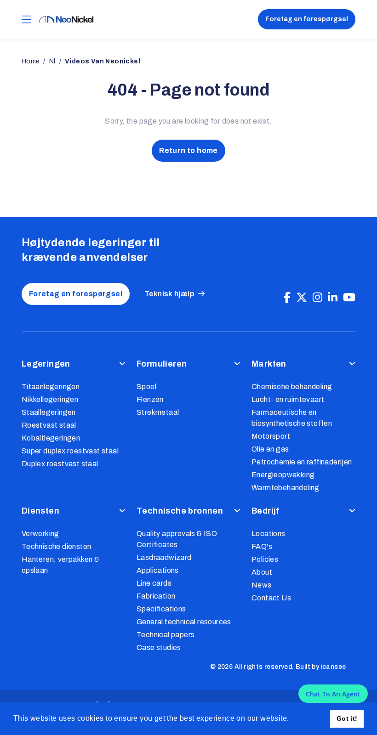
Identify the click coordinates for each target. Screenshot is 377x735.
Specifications (161, 609)
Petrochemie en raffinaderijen (301, 462)
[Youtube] (349, 297)
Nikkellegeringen (50, 399)
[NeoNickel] (66, 19)
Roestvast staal (49, 425)
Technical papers (165, 635)
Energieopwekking (282, 475)
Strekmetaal (158, 412)
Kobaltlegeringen (51, 438)
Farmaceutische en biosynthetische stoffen (291, 417)
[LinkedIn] (332, 297)
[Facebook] (287, 297)
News (261, 585)
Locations (268, 533)
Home (31, 61)
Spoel (146, 386)
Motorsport (270, 436)
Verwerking (40, 533)
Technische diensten (56, 546)
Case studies (159, 647)
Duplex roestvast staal (60, 464)
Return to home (188, 150)
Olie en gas (270, 449)
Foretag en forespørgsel (306, 19)
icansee (333, 666)
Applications (158, 570)
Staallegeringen (49, 412)
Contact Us (271, 598)
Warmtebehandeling (285, 488)
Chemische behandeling (291, 386)
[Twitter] (301, 297)
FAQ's (261, 546)
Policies (264, 559)
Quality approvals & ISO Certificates (177, 539)
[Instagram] (317, 297)
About (261, 572)
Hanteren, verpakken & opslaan (60, 564)
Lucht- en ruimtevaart (287, 399)
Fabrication (156, 596)
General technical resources (184, 622)
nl (52, 61)
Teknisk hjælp (169, 294)
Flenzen (150, 399)
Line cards (154, 583)
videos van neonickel (102, 61)
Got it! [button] (347, 718)
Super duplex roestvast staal (70, 451)
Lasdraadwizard (164, 557)
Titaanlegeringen (51, 386)
